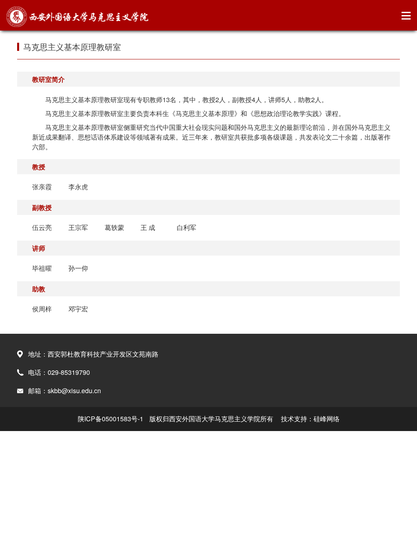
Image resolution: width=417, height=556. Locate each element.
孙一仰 (78, 268)
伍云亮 (42, 227)
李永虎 (78, 186)
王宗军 (78, 227)
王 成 (147, 227)
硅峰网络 (327, 418)
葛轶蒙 (114, 227)
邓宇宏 (78, 308)
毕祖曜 (42, 268)
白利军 (186, 227)
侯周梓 (42, 308)
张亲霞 (42, 186)
